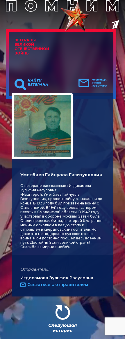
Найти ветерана (38, 83)
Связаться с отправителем (57, 284)
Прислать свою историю (100, 83)
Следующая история (62, 327)
